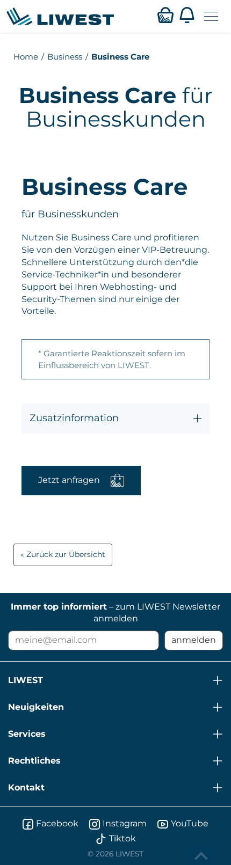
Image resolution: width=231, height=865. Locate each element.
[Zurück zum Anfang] (202, 856)
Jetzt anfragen (69, 480)
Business (64, 57)
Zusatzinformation (74, 418)
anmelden (193, 640)
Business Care (120, 57)
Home (25, 57)
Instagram (125, 823)
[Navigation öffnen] (211, 16)
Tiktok (122, 838)
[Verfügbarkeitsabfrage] (165, 15)
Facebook (57, 823)
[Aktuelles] (187, 15)
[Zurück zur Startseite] (60, 16)
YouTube (189, 823)
